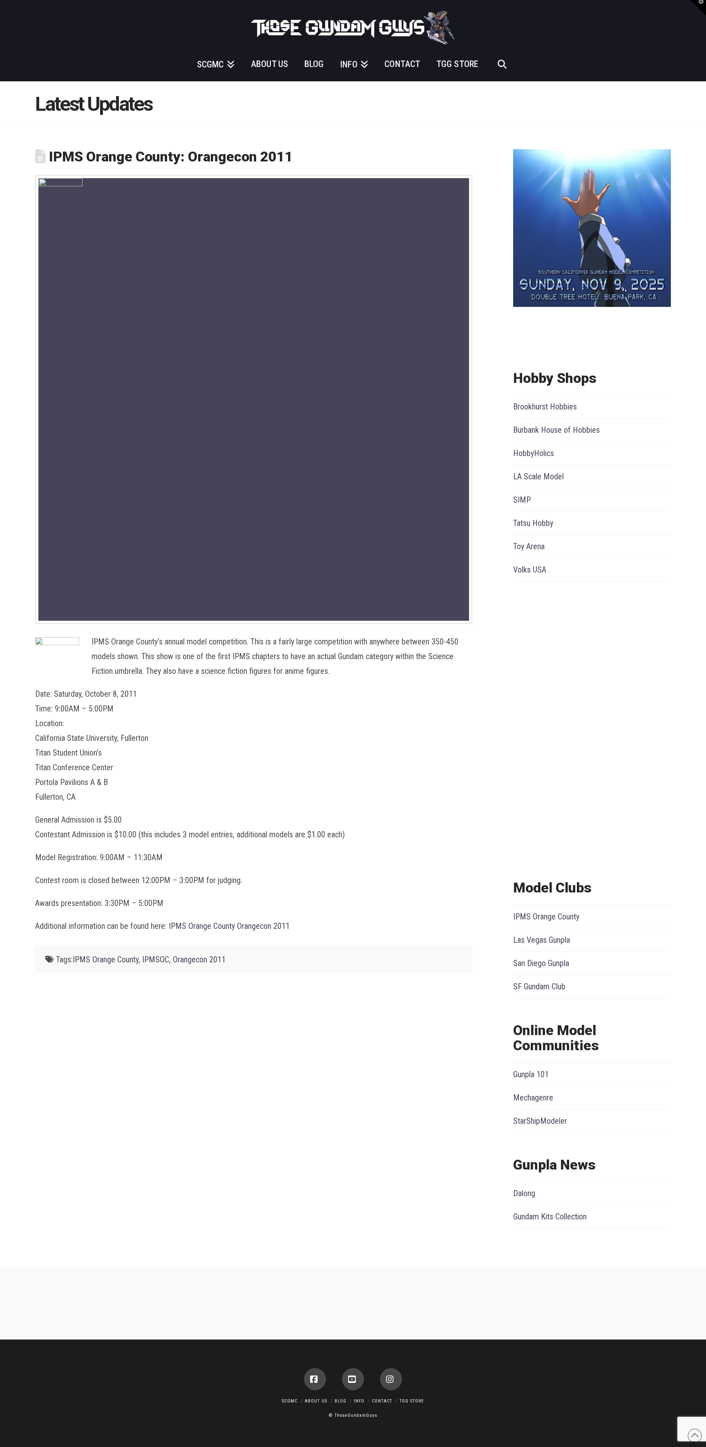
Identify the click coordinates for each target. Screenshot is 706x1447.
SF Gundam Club (539, 986)
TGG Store (412, 1401)
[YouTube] (353, 1379)
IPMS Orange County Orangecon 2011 (229, 926)
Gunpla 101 (531, 1074)
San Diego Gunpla (541, 963)
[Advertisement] (546, 728)
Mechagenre (533, 1098)
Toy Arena (529, 546)
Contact (382, 1401)
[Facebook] (315, 1379)
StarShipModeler (540, 1121)
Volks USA (529, 570)
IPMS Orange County (106, 959)
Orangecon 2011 (199, 959)
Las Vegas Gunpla (541, 940)
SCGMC (289, 1401)
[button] (698, 8)
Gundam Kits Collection (550, 1216)
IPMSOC (155, 959)
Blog (340, 1401)
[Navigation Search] (501, 63)
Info (359, 1401)
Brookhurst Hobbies (545, 407)
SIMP (522, 500)
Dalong (524, 1193)
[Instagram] (391, 1379)
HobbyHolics (533, 453)
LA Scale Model (538, 476)
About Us (316, 1401)
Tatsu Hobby (533, 523)
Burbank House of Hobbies (556, 430)
